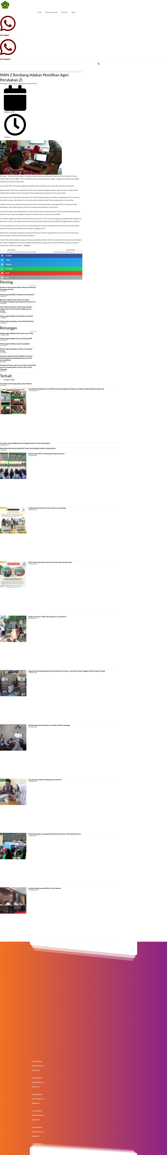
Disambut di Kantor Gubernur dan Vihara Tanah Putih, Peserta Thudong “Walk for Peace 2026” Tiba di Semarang (18, 367)
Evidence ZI (36, 1070)
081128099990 (5, 33)
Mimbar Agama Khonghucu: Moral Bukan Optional (17, 321)
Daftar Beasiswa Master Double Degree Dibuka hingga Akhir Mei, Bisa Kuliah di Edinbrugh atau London (16, 309)
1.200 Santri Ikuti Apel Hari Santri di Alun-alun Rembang (47, 508)
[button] (98, 64)
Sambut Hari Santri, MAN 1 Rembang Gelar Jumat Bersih (47, 617)
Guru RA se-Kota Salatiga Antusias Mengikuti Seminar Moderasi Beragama (25, 443)
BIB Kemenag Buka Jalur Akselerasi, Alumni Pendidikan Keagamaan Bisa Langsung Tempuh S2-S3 (17, 301)
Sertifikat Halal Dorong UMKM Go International (44, 888)
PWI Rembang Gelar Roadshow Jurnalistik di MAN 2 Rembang (49, 725)
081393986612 (5, 57)
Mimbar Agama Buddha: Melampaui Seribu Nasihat (17, 294)
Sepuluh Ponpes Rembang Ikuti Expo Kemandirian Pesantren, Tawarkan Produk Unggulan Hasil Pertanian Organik (66, 671)
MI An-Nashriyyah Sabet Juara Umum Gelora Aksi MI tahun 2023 (50, 562)
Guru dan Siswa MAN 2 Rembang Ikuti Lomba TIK (44, 780)
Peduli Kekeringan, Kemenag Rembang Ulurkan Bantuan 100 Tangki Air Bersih (54, 834)
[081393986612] (8, 47)
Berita (74, 12)
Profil (40, 12)
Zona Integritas (37, 1061)
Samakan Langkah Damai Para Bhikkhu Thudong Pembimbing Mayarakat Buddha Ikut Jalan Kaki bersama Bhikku (16, 358)
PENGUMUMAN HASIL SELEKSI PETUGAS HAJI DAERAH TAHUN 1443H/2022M (27, 448)
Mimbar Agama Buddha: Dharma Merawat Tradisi (16, 333)
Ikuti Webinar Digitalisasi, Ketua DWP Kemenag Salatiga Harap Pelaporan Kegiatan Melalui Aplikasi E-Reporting (66, 389)
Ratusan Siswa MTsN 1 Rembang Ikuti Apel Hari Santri (46, 454)
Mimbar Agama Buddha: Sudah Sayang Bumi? (15, 344)
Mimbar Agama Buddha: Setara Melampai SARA (16, 338)
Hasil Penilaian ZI (38, 1066)
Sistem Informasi (51, 12)
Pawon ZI (64, 12)
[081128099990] (8, 23)
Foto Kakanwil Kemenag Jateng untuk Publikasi (16, 384)
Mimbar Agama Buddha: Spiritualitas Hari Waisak (16, 316)
